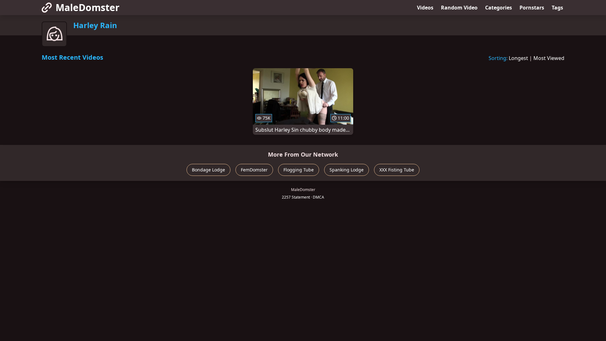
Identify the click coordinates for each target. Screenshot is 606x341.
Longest (518, 58)
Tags (557, 7)
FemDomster (254, 170)
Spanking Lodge (347, 170)
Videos (425, 7)
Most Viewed (548, 58)
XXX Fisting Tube (396, 170)
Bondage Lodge (208, 170)
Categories (498, 7)
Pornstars (532, 7)
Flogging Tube (298, 170)
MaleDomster (88, 7)
